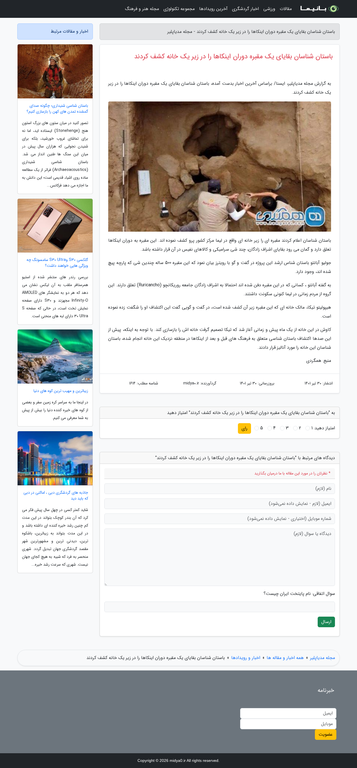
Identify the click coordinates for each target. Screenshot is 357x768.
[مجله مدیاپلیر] (319, 9)
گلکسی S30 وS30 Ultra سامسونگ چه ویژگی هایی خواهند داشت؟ (57, 263)
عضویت (326, 734)
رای (244, 428)
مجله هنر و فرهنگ (142, 8)
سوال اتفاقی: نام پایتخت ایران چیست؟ (299, 593)
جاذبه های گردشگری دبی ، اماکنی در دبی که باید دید (55, 495)
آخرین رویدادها (213, 8)
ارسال (326, 621)
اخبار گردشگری (245, 8)
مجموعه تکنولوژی (179, 8)
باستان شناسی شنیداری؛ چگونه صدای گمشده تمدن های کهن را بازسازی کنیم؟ (57, 109)
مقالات (286, 8)
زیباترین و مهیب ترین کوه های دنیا (60, 391)
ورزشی (269, 8)
